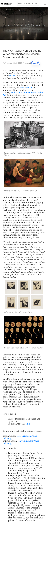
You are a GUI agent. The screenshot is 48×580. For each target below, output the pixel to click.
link (28, 423)
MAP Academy (27, 87)
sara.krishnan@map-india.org (20, 437)
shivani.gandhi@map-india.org (21, 442)
